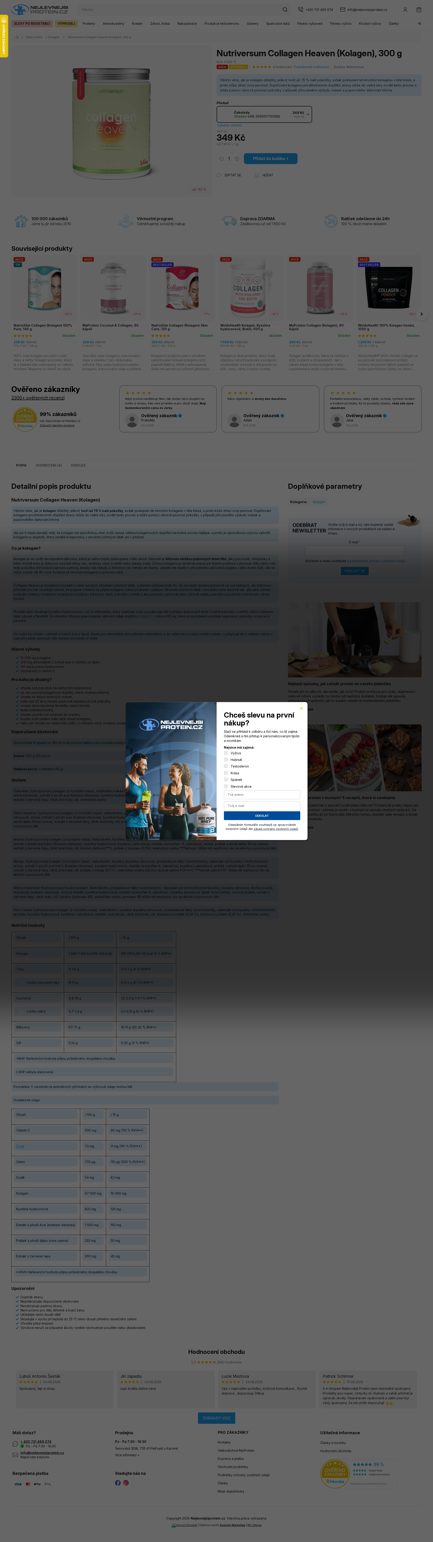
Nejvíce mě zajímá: (239, 747)
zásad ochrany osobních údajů (276, 828)
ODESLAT (262, 815)
